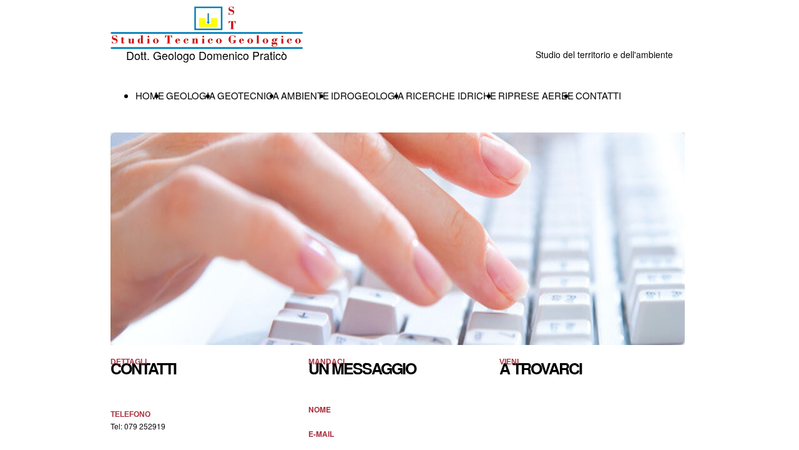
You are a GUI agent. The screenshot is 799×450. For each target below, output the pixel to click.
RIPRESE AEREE (536, 95)
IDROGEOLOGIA (367, 95)
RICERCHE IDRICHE (451, 95)
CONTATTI (598, 95)
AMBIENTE (305, 95)
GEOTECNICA (248, 95)
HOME (149, 95)
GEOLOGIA (190, 95)
